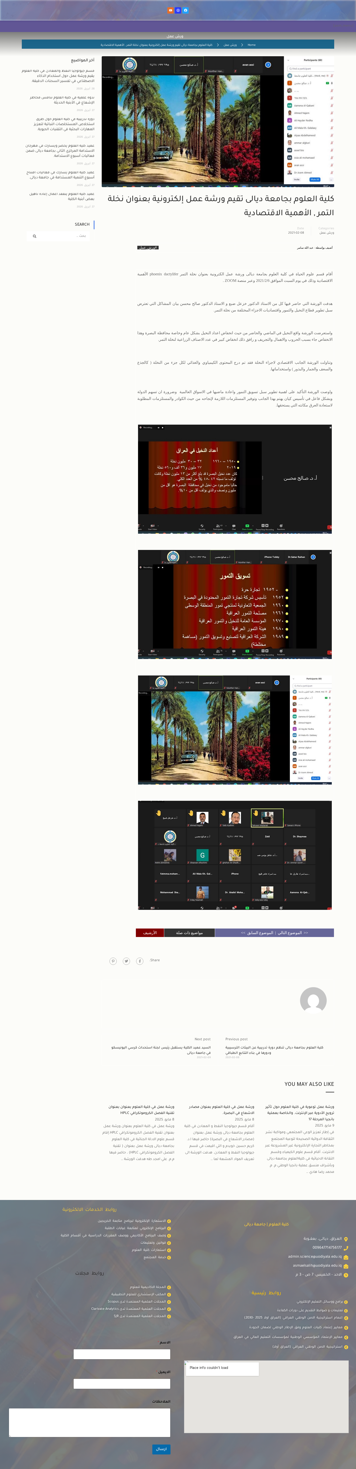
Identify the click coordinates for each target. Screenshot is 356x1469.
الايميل (163, 1372)
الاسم (164, 1343)
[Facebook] (185, 10)
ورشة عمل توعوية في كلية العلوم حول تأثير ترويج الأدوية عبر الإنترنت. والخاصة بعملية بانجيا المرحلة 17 (299, 1113)
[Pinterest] (113, 961)
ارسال (161, 1449)
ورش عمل (230, 45)
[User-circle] (178, 10)
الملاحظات (161, 1402)
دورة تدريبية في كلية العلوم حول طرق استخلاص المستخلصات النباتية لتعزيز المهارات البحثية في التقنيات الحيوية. (64, 125)
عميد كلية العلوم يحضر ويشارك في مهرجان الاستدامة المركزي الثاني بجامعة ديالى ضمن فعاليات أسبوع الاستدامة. (59, 151)
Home (251, 45)
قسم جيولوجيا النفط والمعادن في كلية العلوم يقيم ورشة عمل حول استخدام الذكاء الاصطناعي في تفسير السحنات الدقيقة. (58, 76)
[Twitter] (126, 961)
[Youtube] (170, 10)
